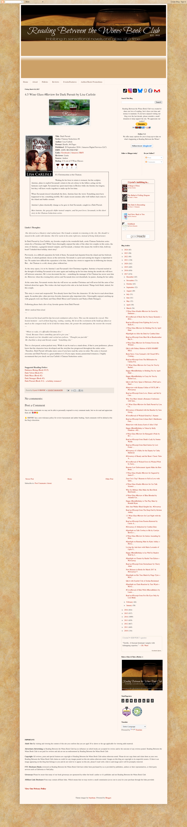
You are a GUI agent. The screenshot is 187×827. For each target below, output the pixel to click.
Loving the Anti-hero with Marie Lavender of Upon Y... (142, 548)
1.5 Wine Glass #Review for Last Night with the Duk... (143, 516)
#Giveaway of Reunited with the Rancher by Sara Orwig (144, 411)
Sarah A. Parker (133, 197)
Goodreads (65, 152)
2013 (126, 620)
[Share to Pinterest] (82, 390)
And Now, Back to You (136, 214)
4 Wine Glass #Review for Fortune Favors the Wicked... (142, 343)
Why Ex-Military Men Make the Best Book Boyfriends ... (141, 491)
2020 (126, 263)
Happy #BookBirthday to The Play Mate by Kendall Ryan (141, 502)
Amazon (74, 152)
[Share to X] (77, 390)
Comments (151, 162)
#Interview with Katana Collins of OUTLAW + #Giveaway (143, 388)
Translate (139, 730)
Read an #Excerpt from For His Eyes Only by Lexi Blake (142, 596)
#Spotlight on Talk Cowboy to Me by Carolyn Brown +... (142, 531)
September (130, 287)
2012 (126, 623)
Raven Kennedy (133, 226)
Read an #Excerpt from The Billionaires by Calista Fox (141, 360)
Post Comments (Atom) (43, 483)
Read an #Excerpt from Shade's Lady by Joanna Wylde (143, 440)
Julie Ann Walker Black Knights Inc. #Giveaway (143, 506)
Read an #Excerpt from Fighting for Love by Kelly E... (142, 323)
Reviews (55, 81)
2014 (126, 616)
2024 (126, 249)
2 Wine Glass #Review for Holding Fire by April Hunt (143, 329)
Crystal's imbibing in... (138, 182)
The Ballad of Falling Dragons (139, 195)
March (129, 308)
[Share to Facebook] (79, 390)
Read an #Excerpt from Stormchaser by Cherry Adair (143, 565)
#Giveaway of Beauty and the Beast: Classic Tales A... (144, 457)
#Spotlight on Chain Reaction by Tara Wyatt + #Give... (142, 585)
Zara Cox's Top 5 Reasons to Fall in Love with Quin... (143, 479)
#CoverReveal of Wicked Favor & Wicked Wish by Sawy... (143, 462)
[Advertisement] (93, 60)
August (129, 291)
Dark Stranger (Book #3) (35, 378)
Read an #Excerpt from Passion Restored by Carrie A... (142, 522)
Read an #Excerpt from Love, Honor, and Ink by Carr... (143, 394)
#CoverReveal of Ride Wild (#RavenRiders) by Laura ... (143, 591)
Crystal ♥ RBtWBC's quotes (135, 637)
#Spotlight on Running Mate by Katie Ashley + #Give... (143, 542)
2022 (126, 256)
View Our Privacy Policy (35, 789)
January (129, 605)
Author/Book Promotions (91, 81)
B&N (81, 152)
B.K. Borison (132, 216)
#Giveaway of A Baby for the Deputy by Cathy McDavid (143, 451)
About (35, 81)
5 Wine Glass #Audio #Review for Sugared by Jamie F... (142, 474)
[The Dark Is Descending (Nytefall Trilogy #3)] (125, 209)
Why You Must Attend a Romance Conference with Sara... (142, 400)
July (128, 294)
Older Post (109, 479)
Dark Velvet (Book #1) (34, 372)
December (130, 277)
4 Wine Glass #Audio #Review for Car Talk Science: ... (141, 485)
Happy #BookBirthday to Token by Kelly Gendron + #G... (141, 429)
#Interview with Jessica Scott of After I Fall (142, 424)
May (128, 301)
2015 (126, 613)
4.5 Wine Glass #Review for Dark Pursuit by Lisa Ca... (144, 405)
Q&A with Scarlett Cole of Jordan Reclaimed (142, 581)
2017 (126, 274)
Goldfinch (131, 224)
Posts (149, 157)
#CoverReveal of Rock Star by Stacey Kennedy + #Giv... (144, 318)
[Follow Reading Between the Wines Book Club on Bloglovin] (142, 147)
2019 (126, 267)
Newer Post (29, 479)
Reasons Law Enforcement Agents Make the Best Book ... (143, 468)
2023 (126, 253)
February (129, 602)
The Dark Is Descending (136, 205)
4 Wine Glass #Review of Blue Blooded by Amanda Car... (141, 496)
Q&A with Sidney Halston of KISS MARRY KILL (142, 349)
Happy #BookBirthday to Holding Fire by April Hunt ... (143, 371)
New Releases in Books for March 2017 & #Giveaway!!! (141, 570)
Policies (45, 81)
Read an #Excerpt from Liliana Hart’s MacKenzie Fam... (144, 420)
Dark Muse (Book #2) (33, 375)
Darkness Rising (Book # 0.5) (36, 370)
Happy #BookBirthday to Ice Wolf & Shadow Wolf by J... (142, 554)
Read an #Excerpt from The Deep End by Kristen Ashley (144, 511)
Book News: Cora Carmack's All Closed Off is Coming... (142, 355)
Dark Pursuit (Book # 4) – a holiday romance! (43, 381)
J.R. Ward (144, 645)
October (129, 284)
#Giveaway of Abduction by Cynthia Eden (141, 527)
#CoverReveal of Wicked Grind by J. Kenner (142, 415)
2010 (126, 630)
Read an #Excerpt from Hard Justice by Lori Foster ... (142, 446)
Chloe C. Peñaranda (134, 207)
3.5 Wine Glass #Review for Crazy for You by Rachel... (142, 366)
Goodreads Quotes (156, 650)
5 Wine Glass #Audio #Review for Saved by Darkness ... (142, 312)
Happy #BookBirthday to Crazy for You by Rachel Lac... (141, 377)
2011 (126, 627)
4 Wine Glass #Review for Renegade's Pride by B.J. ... (143, 435)
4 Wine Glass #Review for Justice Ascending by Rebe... (143, 537)
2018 (126, 270)
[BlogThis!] (75, 390)
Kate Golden (132, 188)
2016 (126, 610)
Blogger (108, 797)
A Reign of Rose (134, 185)
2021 (126, 260)
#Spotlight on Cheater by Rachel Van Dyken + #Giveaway (142, 559)
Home (25, 81)
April (128, 304)
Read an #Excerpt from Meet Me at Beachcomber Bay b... (144, 338)
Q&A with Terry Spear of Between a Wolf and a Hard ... (143, 383)
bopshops (92, 797)
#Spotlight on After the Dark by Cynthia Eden (142, 333)
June (128, 297)
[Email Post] (68, 390)
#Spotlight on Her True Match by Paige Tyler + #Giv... (143, 576)
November (130, 280)
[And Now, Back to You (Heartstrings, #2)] (125, 219)
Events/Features (70, 81)
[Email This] (72, 390)
